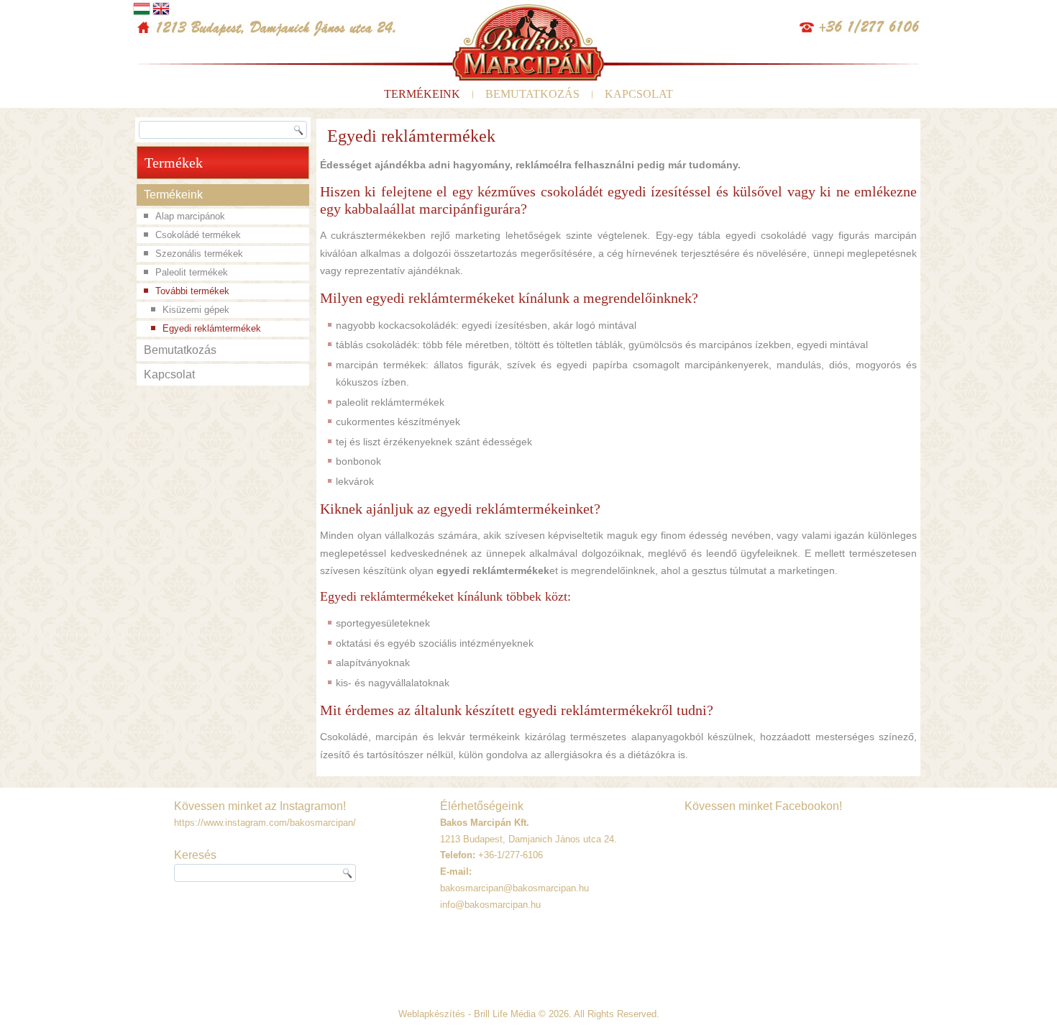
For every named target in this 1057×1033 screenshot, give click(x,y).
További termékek (192, 291)
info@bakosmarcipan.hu (490, 904)
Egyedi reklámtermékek (212, 328)
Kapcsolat (639, 94)
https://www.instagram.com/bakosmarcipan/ (265, 822)
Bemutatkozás (532, 94)
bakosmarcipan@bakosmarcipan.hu (514, 888)
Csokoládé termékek (198, 234)
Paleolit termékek (191, 272)
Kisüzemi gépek (196, 309)
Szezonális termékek (199, 253)
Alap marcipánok (190, 216)
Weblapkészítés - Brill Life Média (467, 1014)
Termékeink (422, 94)
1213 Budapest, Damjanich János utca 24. (528, 839)
